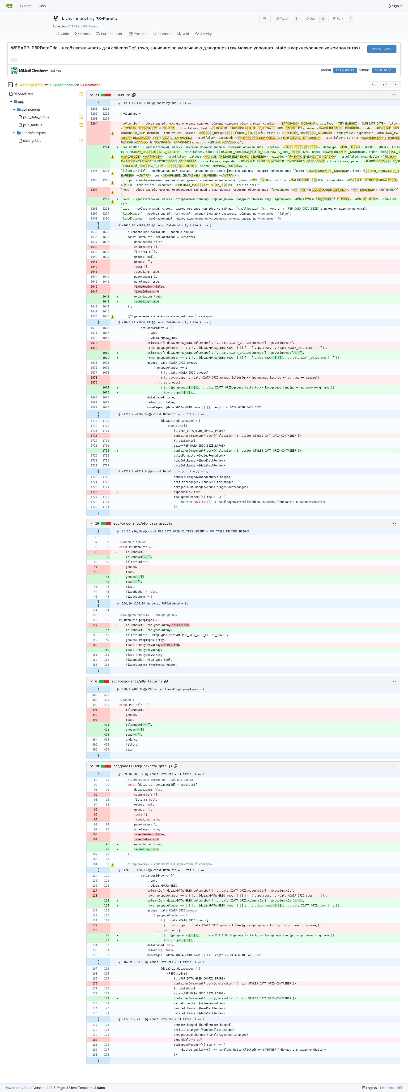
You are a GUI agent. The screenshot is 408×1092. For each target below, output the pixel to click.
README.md (122, 95)
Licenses (387, 1088)
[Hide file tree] (10, 84)
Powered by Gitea (18, 1088)
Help (42, 6)
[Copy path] (134, 95)
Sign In (397, 6)
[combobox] (374, 84)
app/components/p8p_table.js (137, 681)
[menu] (395, 84)
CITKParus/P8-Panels (83, 26)
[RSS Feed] (264, 18)
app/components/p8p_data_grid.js (143, 523)
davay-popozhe (76, 18)
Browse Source (382, 49)
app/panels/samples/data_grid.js (143, 766)
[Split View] (385, 84)
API (399, 1088)
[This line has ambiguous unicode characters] (112, 133)
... (13, 59)
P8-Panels (106, 18)
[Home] (9, 6)
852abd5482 (345, 70)
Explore (25, 6)
